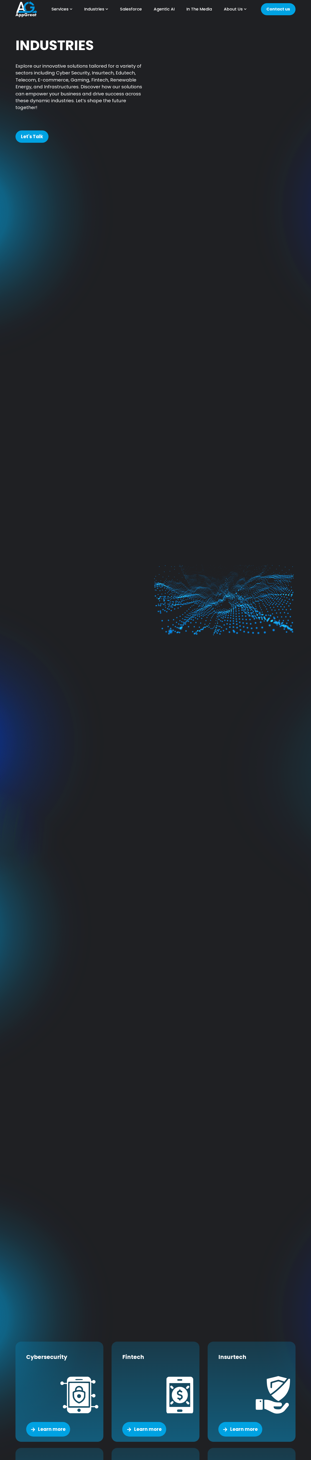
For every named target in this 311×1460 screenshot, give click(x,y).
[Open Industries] (106, 9)
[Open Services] (71, 9)
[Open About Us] (245, 9)
